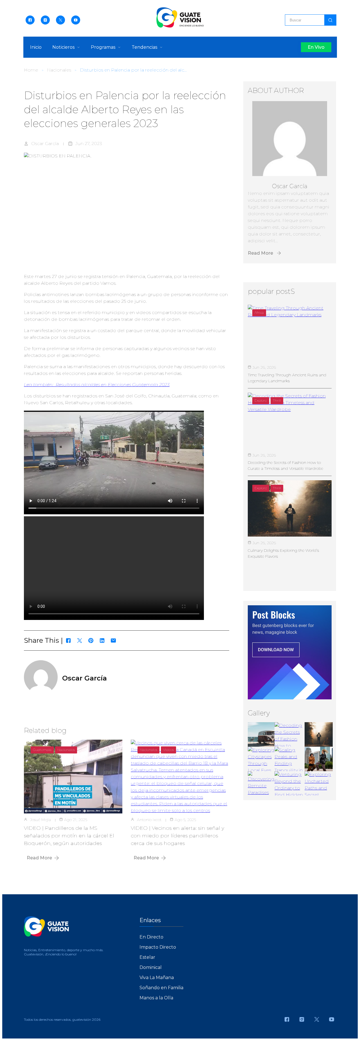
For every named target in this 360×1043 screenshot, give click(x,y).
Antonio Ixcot (149, 819)
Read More (39, 857)
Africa (259, 312)
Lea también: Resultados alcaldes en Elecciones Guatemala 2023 (97, 384)
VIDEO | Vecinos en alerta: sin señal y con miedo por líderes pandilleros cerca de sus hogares (177, 835)
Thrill (277, 400)
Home (31, 70)
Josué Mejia (40, 819)
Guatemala (42, 750)
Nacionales (59, 70)
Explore (261, 400)
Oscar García (45, 143)
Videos (168, 750)
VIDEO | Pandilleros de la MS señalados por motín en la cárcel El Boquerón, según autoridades (69, 835)
